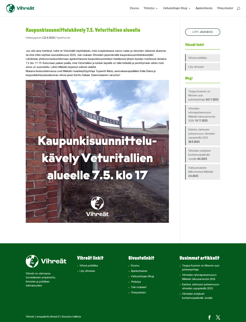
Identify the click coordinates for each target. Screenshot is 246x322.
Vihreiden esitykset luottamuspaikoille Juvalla (199, 154)
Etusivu (134, 8)
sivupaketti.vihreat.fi (47, 316)
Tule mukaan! (139, 287)
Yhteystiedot (225, 8)
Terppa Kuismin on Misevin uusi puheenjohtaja (199, 95)
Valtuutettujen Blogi (175, 8)
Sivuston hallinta (71, 316)
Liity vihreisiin (196, 66)
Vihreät (30, 316)
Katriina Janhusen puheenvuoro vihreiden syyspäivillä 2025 (201, 133)
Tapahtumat (63, 37)
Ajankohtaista (204, 8)
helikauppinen (34, 37)
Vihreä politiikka (197, 57)
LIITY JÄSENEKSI (203, 32)
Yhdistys (149, 8)
